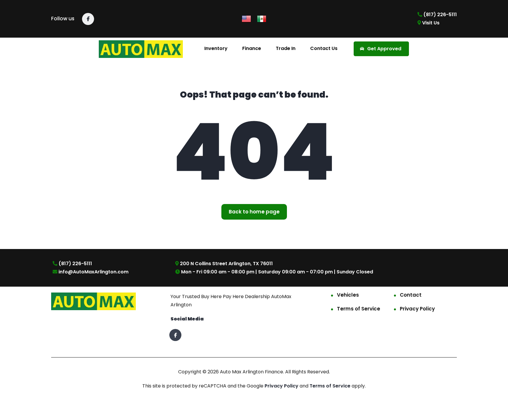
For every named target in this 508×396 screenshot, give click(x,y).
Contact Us (323, 48)
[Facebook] (88, 19)
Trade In (285, 48)
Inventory (216, 48)
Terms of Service (358, 308)
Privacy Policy (417, 308)
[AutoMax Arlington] (141, 48)
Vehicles (348, 294)
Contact (411, 294)
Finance (251, 48)
